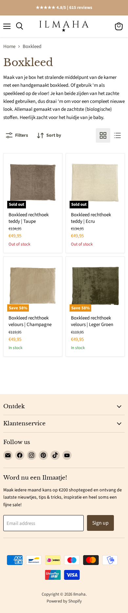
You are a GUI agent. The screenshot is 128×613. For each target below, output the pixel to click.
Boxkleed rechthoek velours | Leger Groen (92, 321)
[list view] (117, 135)
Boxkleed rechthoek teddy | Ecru (91, 218)
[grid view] (103, 135)
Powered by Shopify (64, 601)
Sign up (100, 523)
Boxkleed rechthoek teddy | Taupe (29, 218)
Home (9, 46)
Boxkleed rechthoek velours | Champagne (30, 321)
